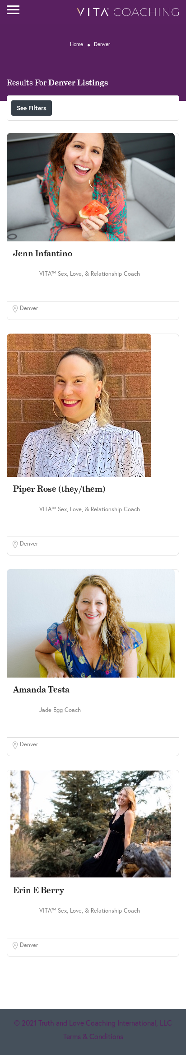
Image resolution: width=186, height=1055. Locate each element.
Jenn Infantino (42, 253)
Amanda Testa (41, 689)
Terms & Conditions (93, 1036)
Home (76, 44)
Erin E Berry (38, 890)
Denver (29, 308)
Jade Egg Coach (60, 710)
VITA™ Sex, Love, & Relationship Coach (89, 274)
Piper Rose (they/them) (59, 489)
